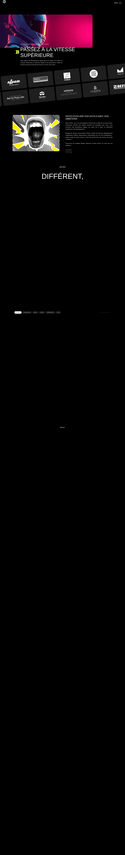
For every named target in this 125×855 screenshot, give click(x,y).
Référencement (50, 312)
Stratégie (18, 312)
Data (58, 312)
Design (35, 312)
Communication (27, 312)
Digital (41, 312)
